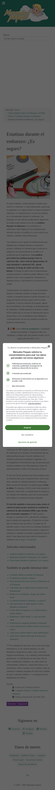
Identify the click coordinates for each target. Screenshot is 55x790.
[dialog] (27, 395)
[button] (27, 386)
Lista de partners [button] (34, 403)
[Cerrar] (49, 346)
